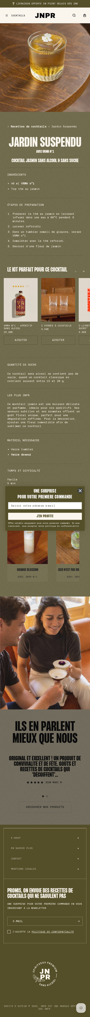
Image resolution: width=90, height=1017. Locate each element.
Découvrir (27, 547)
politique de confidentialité (53, 931)
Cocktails (18, 15)
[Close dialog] (80, 491)
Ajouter (21, 340)
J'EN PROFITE (45, 516)
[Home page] (45, 15)
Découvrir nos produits (45, 807)
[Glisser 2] (47, 796)
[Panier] (84, 15)
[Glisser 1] (43, 796)
